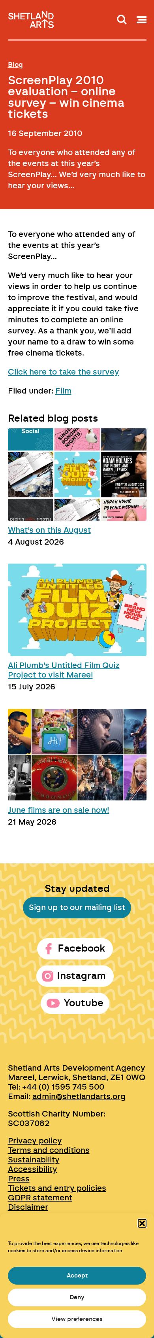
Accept (77, 1276)
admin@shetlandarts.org (79, 1097)
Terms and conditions (49, 1150)
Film (63, 391)
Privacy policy (35, 1141)
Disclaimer (28, 1207)
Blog (15, 64)
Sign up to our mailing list (77, 908)
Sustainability (34, 1160)
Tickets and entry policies (57, 1188)
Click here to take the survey (63, 372)
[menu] (141, 20)
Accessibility (32, 1169)
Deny (77, 1297)
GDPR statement (40, 1198)
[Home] (31, 17)
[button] (142, 1223)
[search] (122, 20)
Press (19, 1179)
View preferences (77, 1319)
